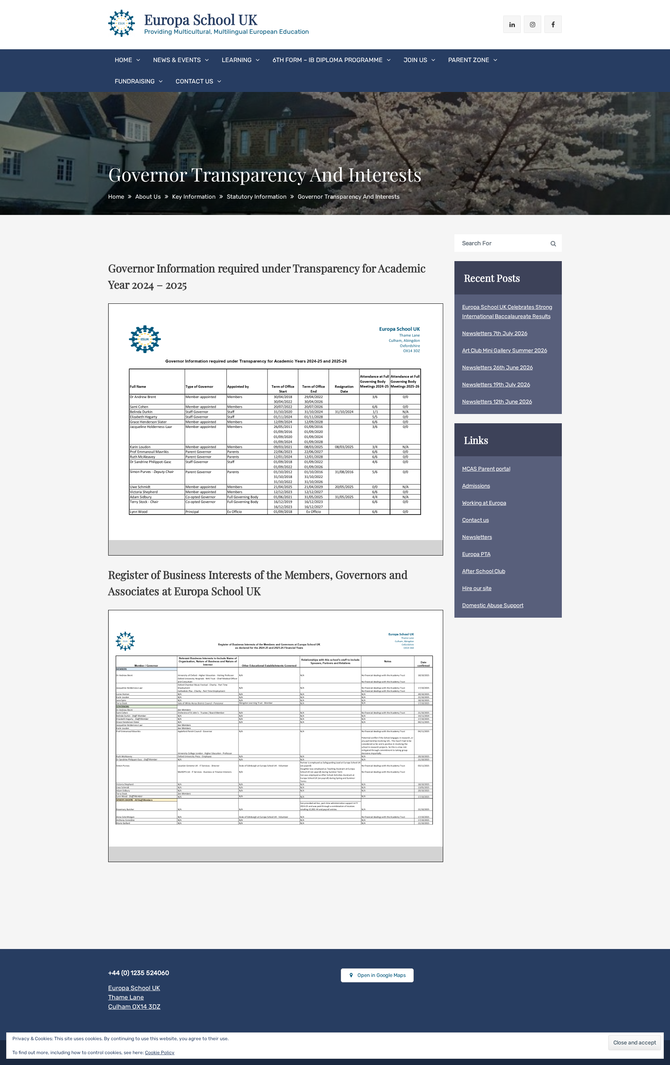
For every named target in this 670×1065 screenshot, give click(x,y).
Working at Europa (484, 503)
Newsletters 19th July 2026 (496, 384)
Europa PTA (476, 554)
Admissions (476, 486)
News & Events (177, 60)
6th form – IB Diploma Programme (328, 60)
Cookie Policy (159, 1052)
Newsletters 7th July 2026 (494, 333)
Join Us (415, 60)
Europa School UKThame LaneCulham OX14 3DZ (134, 997)
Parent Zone (468, 60)
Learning (237, 60)
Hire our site (477, 588)
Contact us (194, 81)
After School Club (483, 571)
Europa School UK (200, 19)
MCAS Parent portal (486, 469)
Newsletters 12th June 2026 (497, 401)
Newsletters (477, 537)
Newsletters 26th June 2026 (497, 367)
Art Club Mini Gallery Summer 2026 (504, 350)
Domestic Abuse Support (492, 605)
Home (123, 60)
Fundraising (135, 81)
